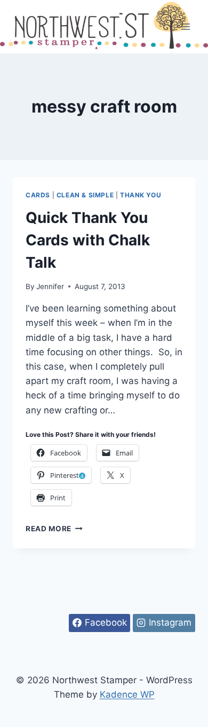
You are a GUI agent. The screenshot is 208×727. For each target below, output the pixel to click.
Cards (38, 195)
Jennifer (50, 286)
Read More (54, 528)
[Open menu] (185, 26)
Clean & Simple (85, 195)
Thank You (140, 195)
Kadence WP (127, 694)
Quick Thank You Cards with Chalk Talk (88, 240)
